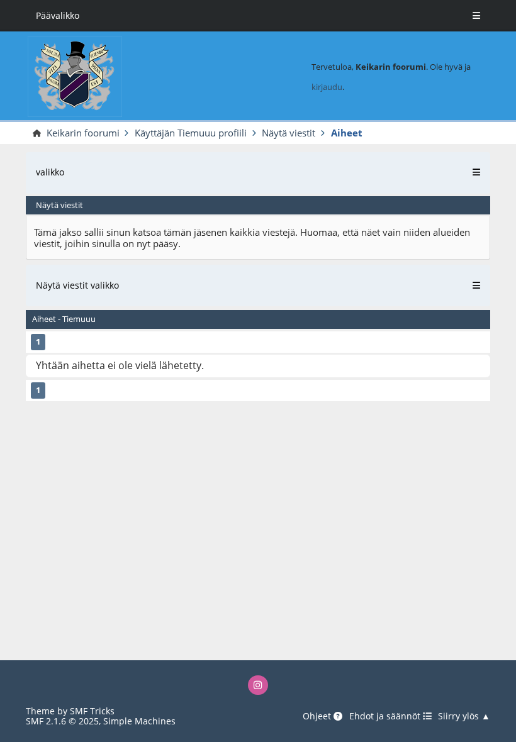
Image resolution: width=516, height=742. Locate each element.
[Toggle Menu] (476, 15)
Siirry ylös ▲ (464, 716)
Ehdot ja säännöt (386, 716)
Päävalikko (57, 15)
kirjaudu (326, 86)
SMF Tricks (92, 711)
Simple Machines (139, 721)
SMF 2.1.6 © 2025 (62, 721)
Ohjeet (318, 716)
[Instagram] (257, 685)
